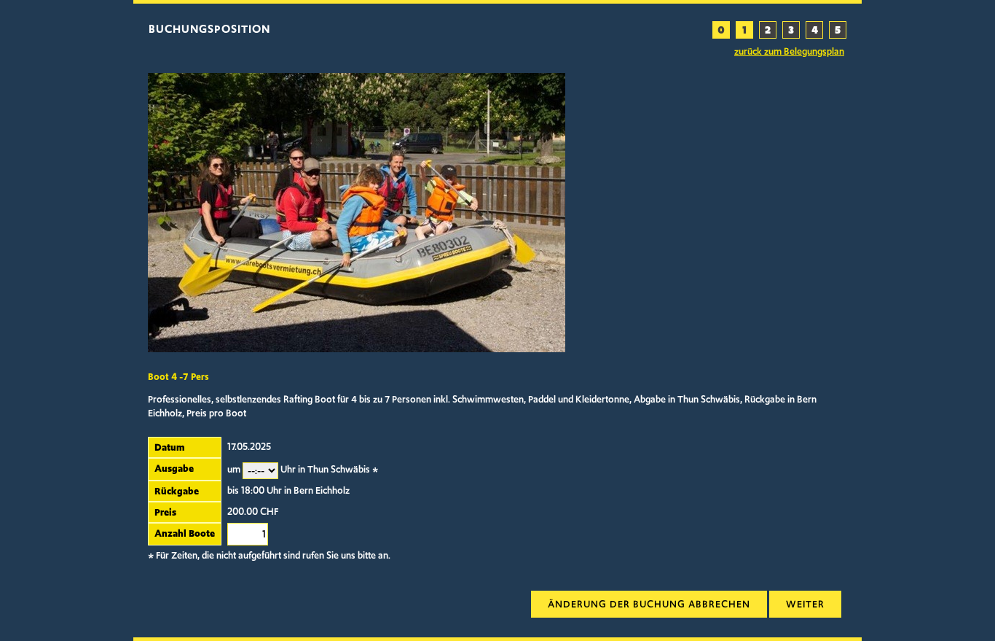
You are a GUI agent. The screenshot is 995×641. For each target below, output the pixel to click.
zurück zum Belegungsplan (789, 52)
